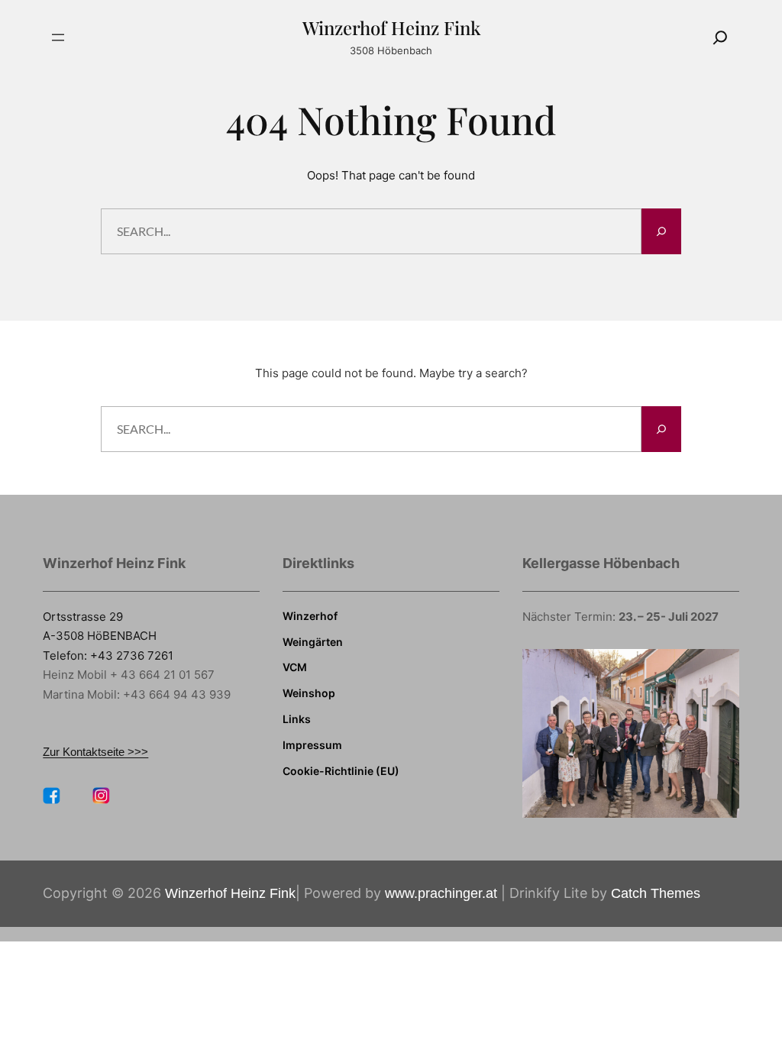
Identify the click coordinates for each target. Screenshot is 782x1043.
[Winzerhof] (310, 616)
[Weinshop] (309, 693)
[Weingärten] (313, 642)
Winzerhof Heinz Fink (391, 27)
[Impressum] (312, 745)
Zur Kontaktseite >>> (95, 751)
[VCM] (295, 667)
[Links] (297, 719)
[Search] (720, 37)
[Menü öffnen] (58, 37)
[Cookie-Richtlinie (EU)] (341, 771)
